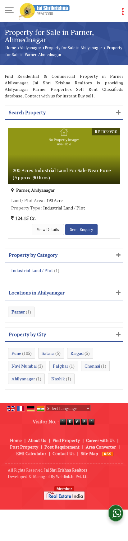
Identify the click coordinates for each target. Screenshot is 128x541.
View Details (48, 229)
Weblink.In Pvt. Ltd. (72, 476)
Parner (18, 312)
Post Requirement (62, 447)
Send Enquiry (81, 229)
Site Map (89, 453)
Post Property (24, 447)
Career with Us (100, 440)
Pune (16, 353)
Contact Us (64, 453)
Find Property (66, 440)
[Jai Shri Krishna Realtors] (44, 11)
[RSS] (107, 453)
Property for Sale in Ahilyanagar (73, 47)
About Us (37, 440)
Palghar (60, 366)
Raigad (77, 353)
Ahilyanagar (30, 47)
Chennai (92, 366)
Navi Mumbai (24, 366)
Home (10, 47)
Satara (48, 353)
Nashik (58, 379)
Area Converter (101, 447)
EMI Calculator (31, 453)
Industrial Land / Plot (32, 270)
